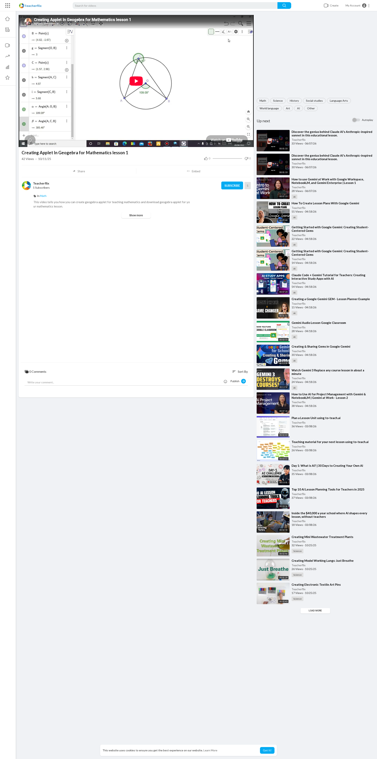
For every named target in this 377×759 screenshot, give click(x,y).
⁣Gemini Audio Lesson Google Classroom (319, 322)
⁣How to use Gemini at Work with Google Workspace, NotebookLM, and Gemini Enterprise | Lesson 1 (328, 180)
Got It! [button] (267, 750)
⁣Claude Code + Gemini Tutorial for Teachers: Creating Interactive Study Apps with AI (328, 276)
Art (288, 108)
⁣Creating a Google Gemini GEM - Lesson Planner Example (331, 299)
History (294, 100)
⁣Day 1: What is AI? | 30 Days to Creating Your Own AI (327, 465)
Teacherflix (299, 139)
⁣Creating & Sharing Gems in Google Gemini (321, 346)
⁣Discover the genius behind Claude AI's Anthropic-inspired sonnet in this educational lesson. (332, 133)
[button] (357, 5)
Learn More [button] (210, 750)
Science (278, 100)
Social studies (314, 100)
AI (298, 108)
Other (311, 108)
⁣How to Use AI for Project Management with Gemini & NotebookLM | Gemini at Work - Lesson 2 (329, 395)
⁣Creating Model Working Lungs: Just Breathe (323, 560)
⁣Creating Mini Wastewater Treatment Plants (322, 537)
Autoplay (367, 119)
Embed (196, 171)
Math (263, 100)
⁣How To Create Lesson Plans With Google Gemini (325, 203)
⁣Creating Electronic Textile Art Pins (316, 584)
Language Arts (339, 100)
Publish (235, 381)
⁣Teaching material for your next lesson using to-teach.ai (330, 442)
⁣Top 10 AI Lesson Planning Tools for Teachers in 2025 (328, 489)
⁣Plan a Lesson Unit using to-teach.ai (316, 418)
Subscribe (232, 185)
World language (269, 108)
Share (81, 171)
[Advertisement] (315, 56)
